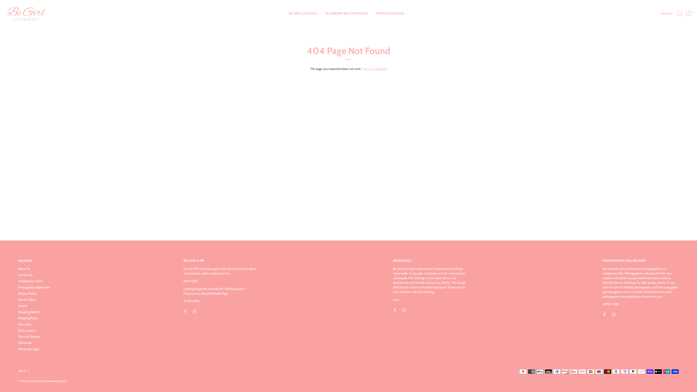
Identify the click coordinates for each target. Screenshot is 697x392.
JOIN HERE (190, 281)
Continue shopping (374, 69)
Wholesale (25, 343)
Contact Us (25, 275)
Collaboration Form (30, 281)
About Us (24, 269)
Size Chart (24, 324)
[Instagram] (194, 311)
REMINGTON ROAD (390, 13)
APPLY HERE (611, 304)
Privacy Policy (27, 293)
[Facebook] (185, 311)
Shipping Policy (28, 318)
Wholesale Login (29, 349)
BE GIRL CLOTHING (303, 13)
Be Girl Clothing (35, 381)
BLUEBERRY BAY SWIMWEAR (346, 13)
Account (666, 13)
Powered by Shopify (56, 381)
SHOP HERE (192, 301)
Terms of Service (29, 336)
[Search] (680, 13)
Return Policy (27, 299)
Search (22, 306)
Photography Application (34, 287)
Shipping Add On (29, 312)
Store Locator (27, 330)
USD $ (21, 371)
